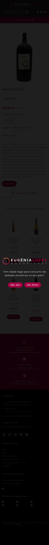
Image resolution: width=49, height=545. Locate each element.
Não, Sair (15, 285)
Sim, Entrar (32, 285)
